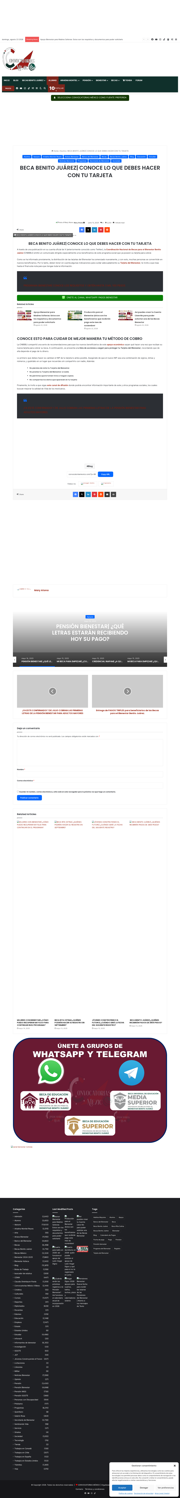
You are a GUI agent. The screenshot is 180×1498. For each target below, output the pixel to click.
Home (56, 151)
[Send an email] (84, 223)
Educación (141, 157)
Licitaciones (19, 1363)
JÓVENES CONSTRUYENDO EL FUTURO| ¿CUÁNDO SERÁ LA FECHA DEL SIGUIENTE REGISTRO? (108, 1022)
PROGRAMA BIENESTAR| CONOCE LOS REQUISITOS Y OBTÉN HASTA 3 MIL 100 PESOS (74, 285)
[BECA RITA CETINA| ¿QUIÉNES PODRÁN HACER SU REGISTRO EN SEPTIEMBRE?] (71, 919)
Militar (17, 1371)
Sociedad (116, 161)
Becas (114, 80)
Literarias (18, 1367)
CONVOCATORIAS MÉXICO (89, 1485)
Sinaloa (17, 1432)
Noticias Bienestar (66, 161)
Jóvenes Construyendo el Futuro (28, 1359)
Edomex (17, 1314)
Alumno (52, 80)
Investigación (20, 1347)
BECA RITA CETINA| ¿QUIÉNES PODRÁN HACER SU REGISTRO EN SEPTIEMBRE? (69, 1022)
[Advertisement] (90, 18)
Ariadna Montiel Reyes (52, 157)
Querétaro (18, 1412)
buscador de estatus (23, 1273)
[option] (90, 634)
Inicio (7, 80)
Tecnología (19, 1440)
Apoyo (121, 1217)
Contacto (79, 1489)
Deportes (18, 1302)
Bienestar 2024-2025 (23, 1257)
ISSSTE (17, 1351)
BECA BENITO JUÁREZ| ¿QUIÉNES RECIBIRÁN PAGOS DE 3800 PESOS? (146, 1021)
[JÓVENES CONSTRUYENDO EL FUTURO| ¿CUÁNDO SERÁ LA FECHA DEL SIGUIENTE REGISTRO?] (109, 919)
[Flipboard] (106, 483)
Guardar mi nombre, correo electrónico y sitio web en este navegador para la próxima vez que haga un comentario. (67, 792)
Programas (82, 161)
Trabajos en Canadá (22, 1448)
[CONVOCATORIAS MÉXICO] (19, 59)
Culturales (18, 1294)
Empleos (18, 1322)
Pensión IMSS (20, 1391)
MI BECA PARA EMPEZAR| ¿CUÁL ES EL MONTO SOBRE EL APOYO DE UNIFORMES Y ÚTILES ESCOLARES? (90, 636)
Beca (114, 1222)
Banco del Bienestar (90, 157)
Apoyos (36, 157)
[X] (88, 229)
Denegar (144, 1487)
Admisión (18, 1216)
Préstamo (18, 1404)
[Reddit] (107, 229)
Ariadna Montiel (68, 80)
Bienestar (101, 80)
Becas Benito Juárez (32, 80)
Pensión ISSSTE (21, 1396)
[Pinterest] (100, 229)
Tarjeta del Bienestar (101, 1253)
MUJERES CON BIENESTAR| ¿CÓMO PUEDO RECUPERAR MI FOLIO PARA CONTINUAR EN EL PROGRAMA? (33, 1022)
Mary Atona (78, 223)
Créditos (18, 1290)
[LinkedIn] (94, 229)
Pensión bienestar (100, 1244)
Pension (118, 1240)
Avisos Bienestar (72, 157)
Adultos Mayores (99, 1217)
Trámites (18, 1465)
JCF (16, 1355)
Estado (17, 1326)
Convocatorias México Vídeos (27, 1286)
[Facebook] (81, 229)
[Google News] (87, 483)
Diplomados (19, 1306)
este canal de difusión (57, 385)
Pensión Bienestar (22, 1387)
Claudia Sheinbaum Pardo (25, 1282)
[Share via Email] (107, 494)
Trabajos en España (22, 1457)
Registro (117, 1249)
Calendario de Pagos (108, 1235)
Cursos (17, 1298)
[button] (174, 1465)
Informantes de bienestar (25, 1343)
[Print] (113, 494)
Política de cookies (126, 1493)
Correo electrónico (25, 781)
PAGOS (8, 88)
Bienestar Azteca (21, 1261)
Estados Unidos (21, 1330)
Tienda (128, 80)
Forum (139, 80)
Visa (16, 1469)
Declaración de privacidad (143, 1493)
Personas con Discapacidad (26, 1400)
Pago (110, 1240)
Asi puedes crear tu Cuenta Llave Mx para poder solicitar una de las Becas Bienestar (75, 39)
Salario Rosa (19, 1416)
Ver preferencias (166, 1487)
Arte (16, 1233)
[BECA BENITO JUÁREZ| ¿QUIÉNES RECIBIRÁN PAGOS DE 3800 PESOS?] (146, 919)
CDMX (17, 1277)
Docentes (18, 1310)
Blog (15, 80)
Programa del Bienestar (102, 1249)
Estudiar (152, 157)
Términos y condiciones (94, 1489)
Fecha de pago (98, 1240)
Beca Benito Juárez (100, 1226)
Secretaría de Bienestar (99, 161)
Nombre (21, 769)
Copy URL (105, 474)
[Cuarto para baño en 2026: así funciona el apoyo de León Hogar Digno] (58, 1255)
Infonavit (18, 1339)
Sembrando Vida (21, 1424)
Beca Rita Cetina (118, 1226)
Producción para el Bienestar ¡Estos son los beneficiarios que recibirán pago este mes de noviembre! (97, 319)
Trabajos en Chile (21, 1453)
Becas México (20, 1253)
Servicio (17, 1428)
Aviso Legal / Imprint (162, 1493)
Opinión (17, 1379)
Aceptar (122, 1487)
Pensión (87, 80)
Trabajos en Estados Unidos (26, 1461)
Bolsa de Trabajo (21, 1269)
